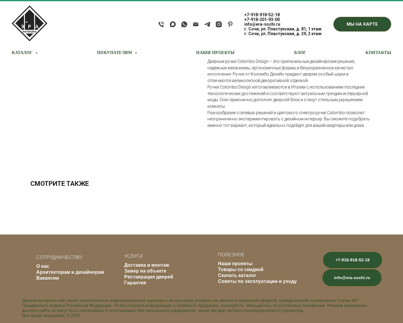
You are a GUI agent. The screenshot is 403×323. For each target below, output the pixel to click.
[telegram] (207, 24)
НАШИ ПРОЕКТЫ (215, 52)
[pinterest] (230, 24)
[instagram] (218, 24)
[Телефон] (161, 24)
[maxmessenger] (172, 24)
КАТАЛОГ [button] (23, 52)
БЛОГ (300, 52)
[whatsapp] (184, 24)
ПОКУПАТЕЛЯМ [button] (115, 52)
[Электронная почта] (195, 24)
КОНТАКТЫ (378, 52)
